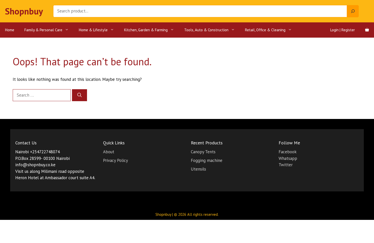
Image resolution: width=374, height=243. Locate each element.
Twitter (286, 165)
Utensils (198, 169)
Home (9, 29)
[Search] (353, 11)
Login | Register (342, 29)
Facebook (288, 152)
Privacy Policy (115, 160)
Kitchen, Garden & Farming (146, 29)
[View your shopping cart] (367, 30)
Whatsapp (288, 158)
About (108, 152)
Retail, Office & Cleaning (265, 29)
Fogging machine (206, 160)
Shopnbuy (24, 11)
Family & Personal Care (43, 29)
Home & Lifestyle (93, 29)
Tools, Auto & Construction (206, 29)
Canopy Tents (203, 152)
